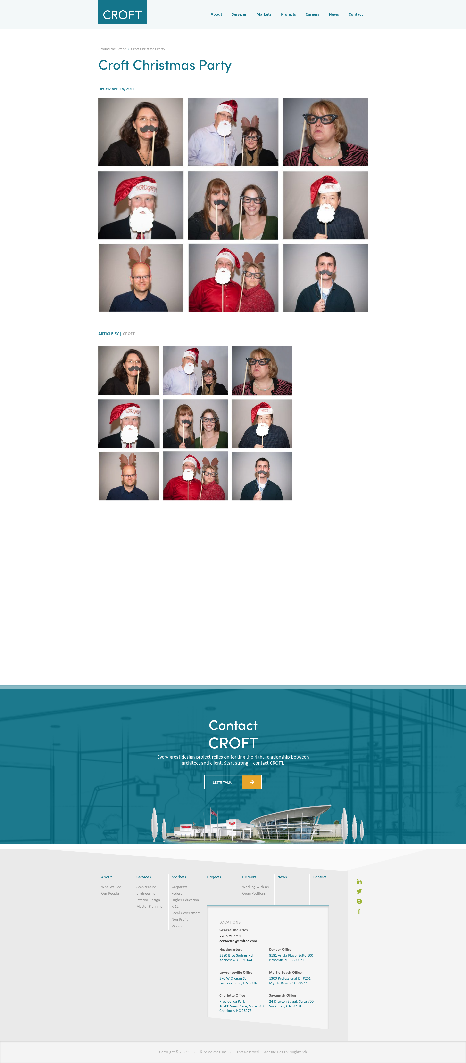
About (216, 14)
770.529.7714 (230, 936)
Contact (356, 14)
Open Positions (254, 893)
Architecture (146, 887)
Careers (312, 14)
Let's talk (222, 786)
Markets (263, 14)
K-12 (175, 907)
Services (239, 14)
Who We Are (111, 887)
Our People (110, 893)
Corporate (180, 887)
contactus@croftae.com (238, 941)
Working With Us (255, 887)
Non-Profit (180, 920)
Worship (178, 926)
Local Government (186, 913)
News (334, 14)
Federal (177, 893)
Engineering (145, 893)
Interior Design (148, 900)
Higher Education (185, 900)
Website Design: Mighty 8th (285, 1052)
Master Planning (149, 907)
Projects (288, 14)
